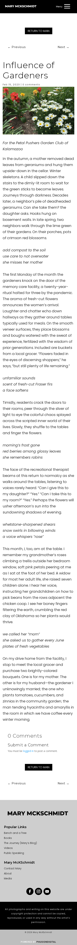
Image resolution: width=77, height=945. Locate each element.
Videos (8, 848)
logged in (28, 751)
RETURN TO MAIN (38, 31)
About (8, 873)
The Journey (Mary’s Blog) (20, 843)
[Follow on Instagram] (38, 891)
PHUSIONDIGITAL (46, 942)
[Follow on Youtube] (47, 891)
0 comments (31, 84)
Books (8, 838)
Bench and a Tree (15, 833)
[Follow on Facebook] (29, 891)
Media (8, 878)
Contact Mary (12, 868)
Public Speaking (14, 853)
